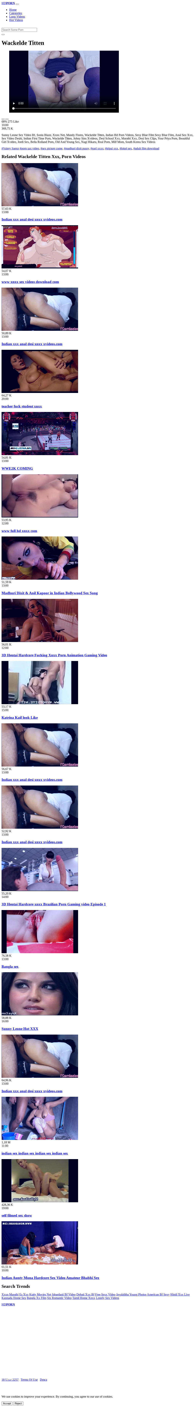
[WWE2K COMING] (40, 454)
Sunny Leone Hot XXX (20, 1029)
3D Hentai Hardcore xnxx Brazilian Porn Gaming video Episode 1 (54, 904)
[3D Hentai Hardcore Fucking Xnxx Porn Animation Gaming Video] (40, 641)
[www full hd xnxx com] (40, 516)
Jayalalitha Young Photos (131, 1294)
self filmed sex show (17, 1215)
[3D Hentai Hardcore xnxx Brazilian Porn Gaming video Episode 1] (40, 890)
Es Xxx (24, 1294)
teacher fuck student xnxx (22, 406)
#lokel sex (126, 148)
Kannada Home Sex (14, 1298)
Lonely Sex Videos (107, 1298)
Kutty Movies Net (40, 1294)
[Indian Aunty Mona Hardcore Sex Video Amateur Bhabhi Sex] (40, 1263)
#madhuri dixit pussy (76, 148)
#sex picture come (51, 148)
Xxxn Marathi (10, 1294)
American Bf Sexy (158, 1294)
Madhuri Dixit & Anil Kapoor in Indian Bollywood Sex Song (50, 593)
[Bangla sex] (40, 952)
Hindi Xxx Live (180, 1294)
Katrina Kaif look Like (20, 717)
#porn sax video (29, 148)
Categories (15, 13)
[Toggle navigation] (17, 4)
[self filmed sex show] (40, 1201)
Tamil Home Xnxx (83, 1298)
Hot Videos (16, 20)
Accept (7, 1403)
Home (13, 9)
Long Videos (17, 16)
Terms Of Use (29, 1379)
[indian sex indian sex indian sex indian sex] (40, 1138)
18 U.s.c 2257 (10, 1379)
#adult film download (146, 148)
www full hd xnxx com (19, 531)
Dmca (43, 1379)
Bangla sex (10, 967)
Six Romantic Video (59, 1298)
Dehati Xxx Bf (85, 1294)
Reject (18, 1403)
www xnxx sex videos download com (30, 282)
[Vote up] (3, 119)
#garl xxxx (97, 148)
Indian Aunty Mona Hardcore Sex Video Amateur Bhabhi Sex (50, 1278)
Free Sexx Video (105, 1294)
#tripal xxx (111, 148)
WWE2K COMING (17, 468)
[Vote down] (6, 119)
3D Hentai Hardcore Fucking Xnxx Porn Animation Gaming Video (54, 655)
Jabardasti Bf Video (64, 1294)
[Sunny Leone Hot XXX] (40, 1014)
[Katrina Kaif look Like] (40, 703)
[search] (3, 34)
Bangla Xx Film (36, 1298)
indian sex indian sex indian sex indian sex (35, 1153)
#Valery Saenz (10, 148)
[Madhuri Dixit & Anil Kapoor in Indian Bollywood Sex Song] (40, 578)
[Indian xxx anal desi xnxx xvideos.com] (40, 205)
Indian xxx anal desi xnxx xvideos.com (32, 219)
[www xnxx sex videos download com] (40, 267)
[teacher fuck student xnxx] (40, 392)
